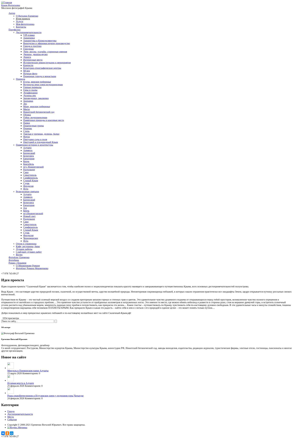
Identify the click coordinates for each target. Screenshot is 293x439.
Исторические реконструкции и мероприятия (47, 62)
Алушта (27, 147)
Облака (27, 114)
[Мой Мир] (11, 433)
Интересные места (32, 60)
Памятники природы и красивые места (43, 120)
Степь (26, 131)
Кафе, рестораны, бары (28, 246)
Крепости (28, 65)
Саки (26, 172)
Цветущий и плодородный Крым (40, 142)
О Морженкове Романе (28, 265)
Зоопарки (28, 101)
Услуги (19, 21)
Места (10, 417)
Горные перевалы (32, 87)
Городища (28, 49)
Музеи (26, 71)
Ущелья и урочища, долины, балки (41, 134)
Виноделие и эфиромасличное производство (46, 43)
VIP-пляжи (29, 35)
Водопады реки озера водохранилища (43, 84)
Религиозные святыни (27, 191)
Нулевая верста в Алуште (20, 383)
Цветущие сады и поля (35, 139)
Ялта (25, 188)
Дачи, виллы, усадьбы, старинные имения (45, 51)
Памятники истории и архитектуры (34, 145)
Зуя (25, 208)
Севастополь (29, 175)
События (12, 419)
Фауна (26, 136)
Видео (19, 254)
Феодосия (28, 186)
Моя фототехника (25, 24)
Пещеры (27, 128)
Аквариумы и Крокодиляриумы (39, 40)
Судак (26, 183)
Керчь (26, 161)
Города (10, 411)
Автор (12, 13)
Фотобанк (14, 260)
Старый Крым (30, 180)
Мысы (26, 109)
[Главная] (6, 2)
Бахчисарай (29, 153)
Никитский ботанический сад (38, 112)
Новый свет (29, 216)
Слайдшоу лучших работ (29, 252)
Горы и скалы (30, 90)
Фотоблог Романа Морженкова (32, 268)
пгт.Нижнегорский (33, 213)
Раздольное (29, 169)
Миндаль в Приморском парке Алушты (28, 370)
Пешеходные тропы (33, 125)
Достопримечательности (29, 32)
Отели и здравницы (26, 243)
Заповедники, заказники (36, 98)
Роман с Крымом (17, 263)
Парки (26, 123)
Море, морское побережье (36, 106)
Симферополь (30, 178)
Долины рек (29, 95)
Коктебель (28, 164)
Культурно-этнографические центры (42, 68)
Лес (25, 103)
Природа (20, 79)
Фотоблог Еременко (19, 257)
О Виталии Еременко (27, 16)
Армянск (28, 150)
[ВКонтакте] (3, 433)
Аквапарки (29, 38)
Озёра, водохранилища (35, 117)
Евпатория (28, 158)
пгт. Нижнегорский (33, 167)
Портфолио (14, 29)
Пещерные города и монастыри (39, 76)
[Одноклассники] (7, 433)
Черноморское (30, 238)
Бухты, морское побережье (37, 81)
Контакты (21, 27)
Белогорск (28, 156)
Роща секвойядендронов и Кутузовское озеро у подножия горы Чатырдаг (45, 395)
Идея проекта (23, 18)
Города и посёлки (32, 46)
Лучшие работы (24, 249)
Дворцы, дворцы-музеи (35, 54)
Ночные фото (30, 73)
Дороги (27, 57)
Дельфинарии (30, 92)
